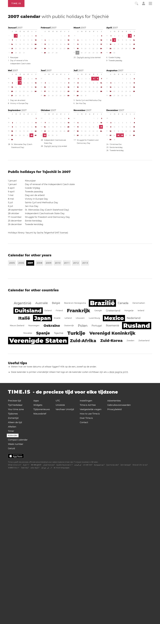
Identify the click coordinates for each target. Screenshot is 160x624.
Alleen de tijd (15, 422)
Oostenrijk (69, 325)
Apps (36, 400)
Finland (59, 310)
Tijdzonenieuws (41, 409)
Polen (82, 326)
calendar (58, 16)
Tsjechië (100, 16)
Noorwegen (33, 325)
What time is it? (14, 465)
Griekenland (113, 310)
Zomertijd (13, 418)
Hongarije (129, 310)
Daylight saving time (85, 57)
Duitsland (28, 310)
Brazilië (102, 303)
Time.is (16, 3)
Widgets (37, 405)
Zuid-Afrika (83, 340)
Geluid (11, 448)
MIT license (61, 232)
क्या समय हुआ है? (36, 465)
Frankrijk (78, 310)
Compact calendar (18, 439)
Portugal (97, 325)
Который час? (99, 465)
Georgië (98, 310)
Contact (84, 422)
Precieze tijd (14, 400)
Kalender (12, 435)
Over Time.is (86, 418)
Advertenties (114, 400)
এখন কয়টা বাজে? (87, 465)
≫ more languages (61, 468)
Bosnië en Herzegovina (75, 303)
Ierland (141, 310)
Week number (15, 444)
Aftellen (12, 426)
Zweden (130, 340)
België (56, 303)
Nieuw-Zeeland (17, 325)
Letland (68, 318)
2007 (19, 27)
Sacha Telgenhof (45, 232)
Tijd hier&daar (15, 405)
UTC (58, 400)
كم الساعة (77, 465)
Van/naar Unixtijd (65, 409)
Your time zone (16, 409)
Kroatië (57, 318)
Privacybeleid (114, 409)
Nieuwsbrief (39, 413)
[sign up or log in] (143, 4)
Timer (11, 431)
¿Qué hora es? (49, 465)
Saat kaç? (25, 468)
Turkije (76, 333)
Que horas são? (112, 465)
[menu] (150, 4)
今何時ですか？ (13, 468)
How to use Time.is (90, 413)
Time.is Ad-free (88, 405)
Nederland (133, 318)
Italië (24, 318)
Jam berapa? (125, 465)
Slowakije (27, 333)
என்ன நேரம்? (35, 468)
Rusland (136, 325)
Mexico (114, 318)
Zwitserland (143, 340)
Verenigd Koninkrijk (112, 333)
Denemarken (138, 303)
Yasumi (29, 232)
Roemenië (112, 325)
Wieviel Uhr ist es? (140, 465)
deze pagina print (118, 372)
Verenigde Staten (38, 340)
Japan (42, 318)
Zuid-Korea (111, 340)
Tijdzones (13, 413)
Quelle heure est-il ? (64, 465)
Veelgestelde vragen (90, 409)
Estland (48, 310)
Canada (123, 303)
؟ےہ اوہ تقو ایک (46, 468)
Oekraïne (52, 326)
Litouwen (80, 318)
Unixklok (60, 405)
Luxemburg (94, 318)
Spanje (43, 333)
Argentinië (22, 303)
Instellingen (86, 400)
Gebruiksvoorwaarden (119, 405)
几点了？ (26, 465)
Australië (41, 303)
